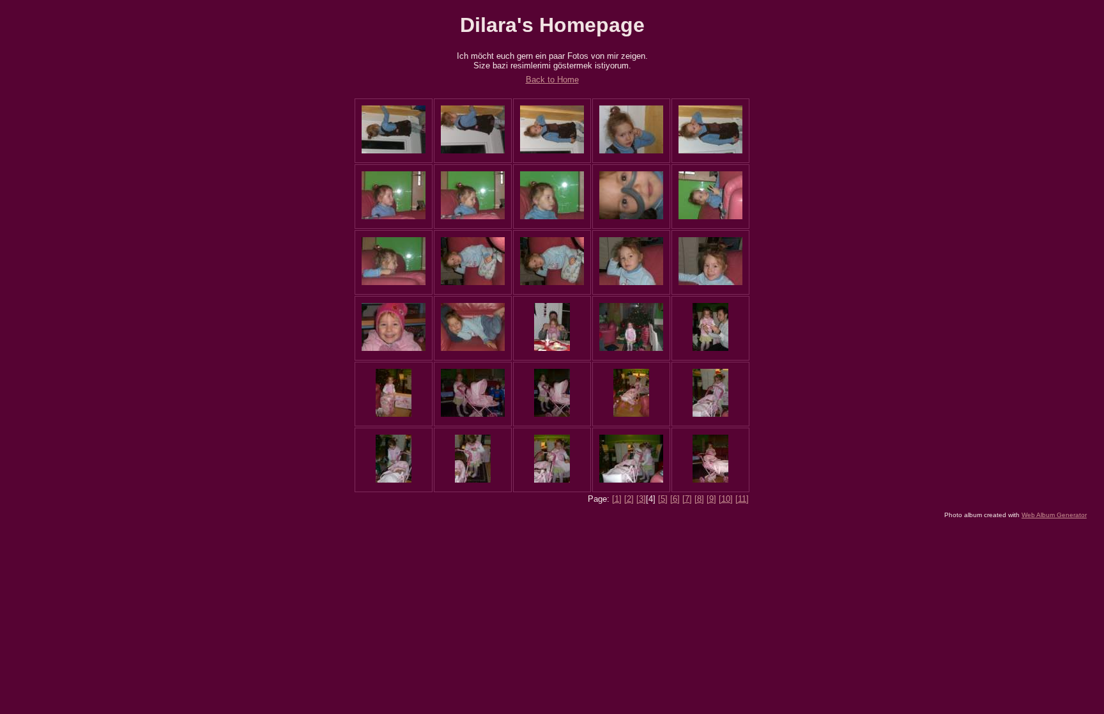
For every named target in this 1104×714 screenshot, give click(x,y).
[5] (663, 499)
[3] (641, 499)
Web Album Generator (1054, 514)
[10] (726, 499)
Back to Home (552, 79)
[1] (617, 499)
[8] (699, 499)
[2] (629, 499)
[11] (742, 499)
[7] (687, 499)
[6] (675, 499)
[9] (711, 499)
